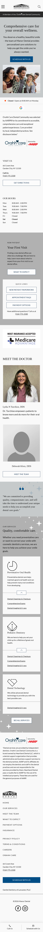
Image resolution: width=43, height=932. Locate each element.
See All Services (21, 720)
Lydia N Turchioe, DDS (14, 407)
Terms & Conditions (14, 844)
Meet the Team (21, 474)
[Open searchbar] (39, 6)
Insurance (9, 830)
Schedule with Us (21, 59)
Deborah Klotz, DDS (21, 466)
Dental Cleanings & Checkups (19, 599)
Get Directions (21, 183)
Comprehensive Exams (16, 603)
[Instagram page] (25, 908)
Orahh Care (9, 855)
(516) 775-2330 (9, 176)
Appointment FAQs (21, 297)
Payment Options (21, 305)
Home (6, 803)
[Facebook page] (18, 908)
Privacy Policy (11, 839)
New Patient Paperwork (21, 290)
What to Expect (21, 272)
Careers (7, 850)
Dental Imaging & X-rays (16, 608)
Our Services (10, 808)
